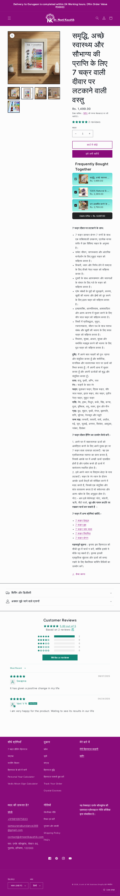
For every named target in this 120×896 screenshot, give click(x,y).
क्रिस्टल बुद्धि (49, 770)
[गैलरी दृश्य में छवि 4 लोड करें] (54, 90)
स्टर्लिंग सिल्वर (13, 763)
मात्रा (74, 124)
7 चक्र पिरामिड (82, 530)
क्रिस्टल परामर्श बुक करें (54, 776)
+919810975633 (18, 818)
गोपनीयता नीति (50, 812)
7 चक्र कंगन (81, 534)
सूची (45, 756)
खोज (46, 749)
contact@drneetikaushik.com (26, 836)
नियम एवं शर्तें (49, 819)
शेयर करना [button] (80, 571)
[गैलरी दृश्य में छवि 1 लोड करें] (14, 90)
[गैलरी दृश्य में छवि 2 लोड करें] (27, 90)
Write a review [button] (60, 654)
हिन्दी (35, 885)
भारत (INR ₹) (16, 885)
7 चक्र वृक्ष (80, 521)
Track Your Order (53, 783)
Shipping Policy (52, 833)
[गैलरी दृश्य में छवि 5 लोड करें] (14, 104)
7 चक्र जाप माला (83, 526)
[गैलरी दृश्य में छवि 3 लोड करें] (41, 90)
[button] (9, 15)
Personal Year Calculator (21, 776)
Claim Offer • (92, 213)
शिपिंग (85, 110)
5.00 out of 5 (68, 623)
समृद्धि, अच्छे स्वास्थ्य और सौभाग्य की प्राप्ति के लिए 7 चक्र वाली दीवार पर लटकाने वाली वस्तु (100, 174)
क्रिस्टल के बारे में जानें (17, 770)
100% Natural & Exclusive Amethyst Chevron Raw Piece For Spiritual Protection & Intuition (100, 187)
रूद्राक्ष (11, 756)
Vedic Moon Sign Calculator (23, 783)
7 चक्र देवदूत (82, 517)
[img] (17, 673)
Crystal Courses (52, 790)
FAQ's (47, 840)
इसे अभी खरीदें (92, 150)
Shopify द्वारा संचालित (105, 884)
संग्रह (46, 763)
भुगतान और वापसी (51, 826)
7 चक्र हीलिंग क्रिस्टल (17, 749)
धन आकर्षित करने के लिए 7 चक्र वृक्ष (100, 201)
